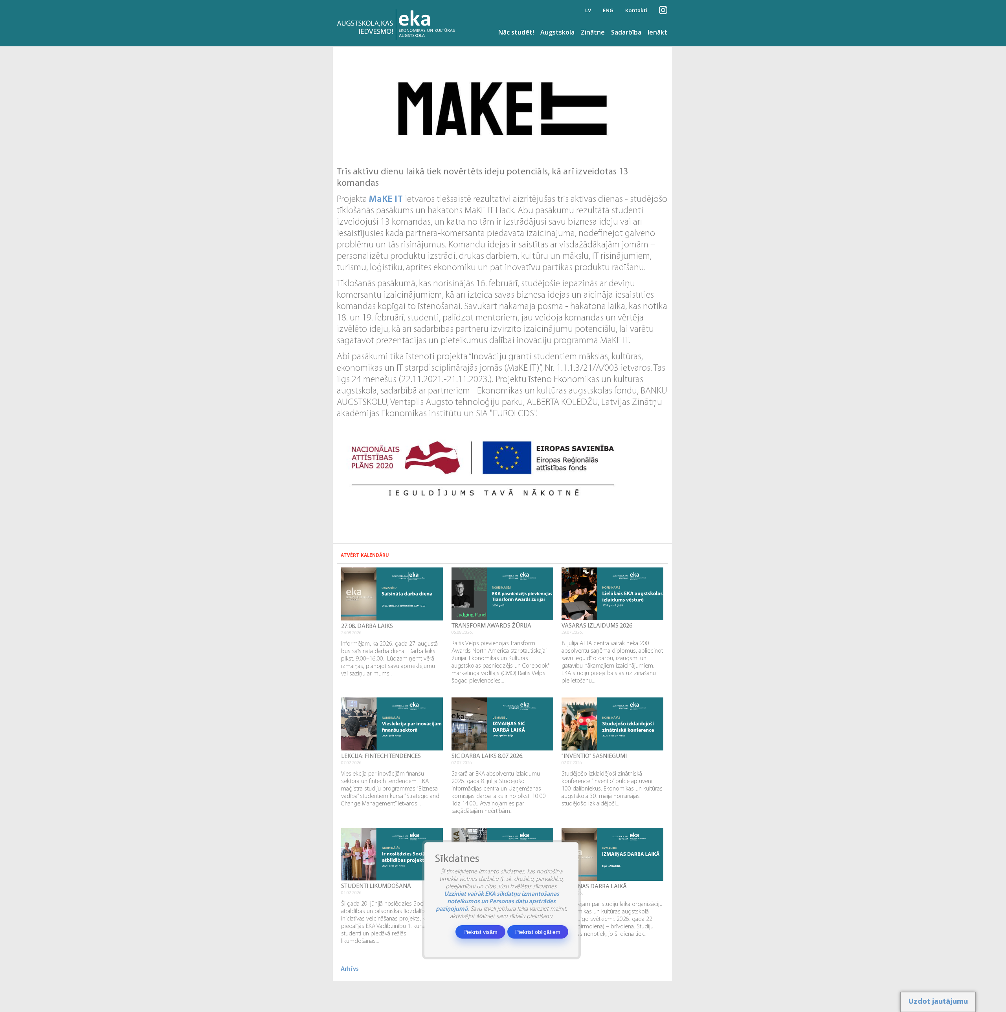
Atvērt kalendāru (365, 555)
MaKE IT (386, 199)
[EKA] (398, 23)
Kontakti (636, 10)
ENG (608, 10)
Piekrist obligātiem (537, 932)
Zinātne (593, 32)
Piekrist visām (480, 932)
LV (588, 10)
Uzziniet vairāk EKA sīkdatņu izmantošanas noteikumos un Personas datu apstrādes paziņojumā (497, 901)
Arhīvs (350, 969)
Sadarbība (626, 32)
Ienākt (657, 32)
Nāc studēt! (516, 32)
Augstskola (557, 32)
